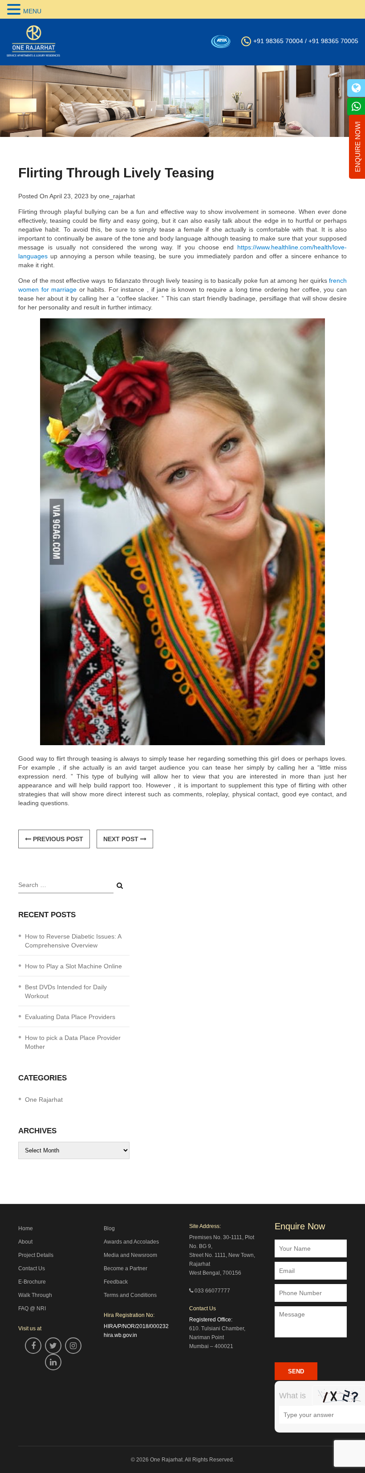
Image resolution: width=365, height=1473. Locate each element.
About (25, 1242)
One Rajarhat (44, 1099)
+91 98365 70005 (333, 40)
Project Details (35, 1255)
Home (25, 1228)
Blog (109, 1228)
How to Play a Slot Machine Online (73, 966)
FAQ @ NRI (32, 1308)
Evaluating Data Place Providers (70, 1016)
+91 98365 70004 (278, 40)
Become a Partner (125, 1268)
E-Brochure (32, 1282)
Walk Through (35, 1295)
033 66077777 (212, 1291)
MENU (32, 11)
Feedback (116, 1282)
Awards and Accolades (131, 1242)
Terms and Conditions (130, 1295)
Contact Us (31, 1268)
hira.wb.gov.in (120, 1335)
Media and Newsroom (130, 1255)
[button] (15, 9)
